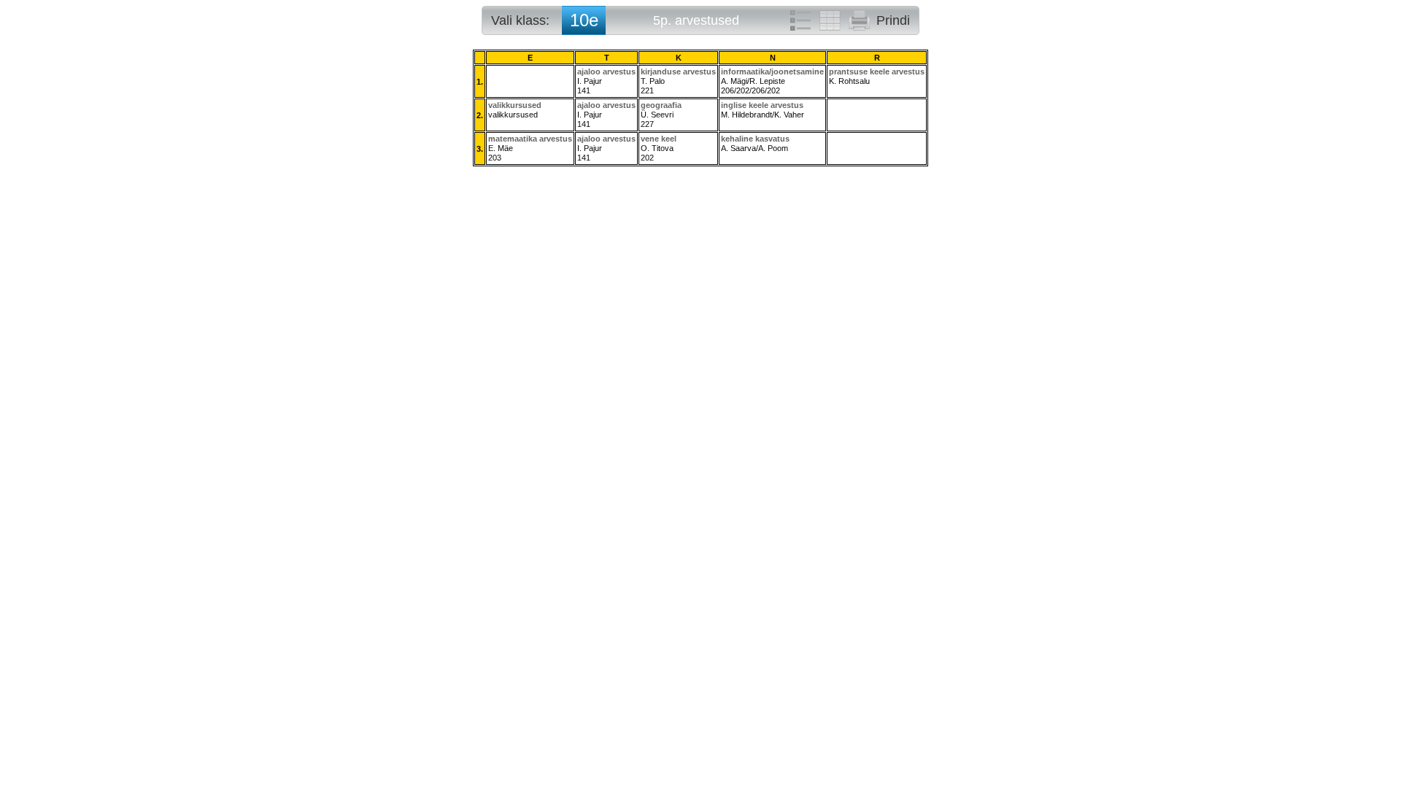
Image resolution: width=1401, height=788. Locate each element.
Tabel (829, 20)
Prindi (893, 20)
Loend (800, 20)
